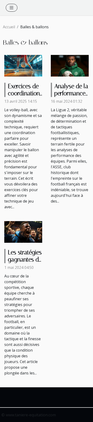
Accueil (9, 26)
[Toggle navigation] (11, 8)
